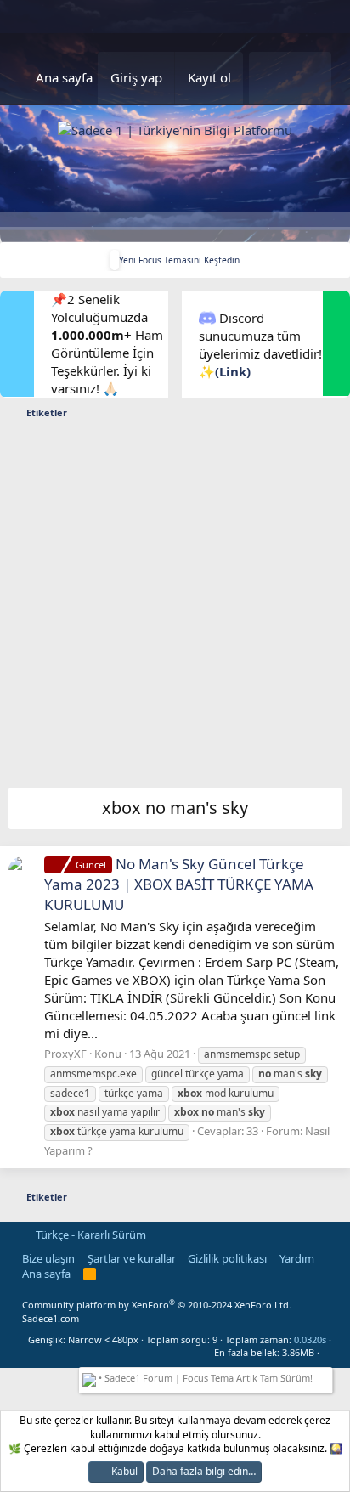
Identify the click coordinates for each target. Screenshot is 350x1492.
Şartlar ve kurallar (132, 1258)
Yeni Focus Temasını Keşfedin (179, 260)
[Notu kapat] (325, 1376)
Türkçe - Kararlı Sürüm (89, 1234)
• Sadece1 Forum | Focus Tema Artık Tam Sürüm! (204, 1377)
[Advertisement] (175, 608)
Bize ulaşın (48, 1258)
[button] (326, 1352)
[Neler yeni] (269, 78)
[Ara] (310, 78)
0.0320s (310, 1339)
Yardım (296, 1258)
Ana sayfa (64, 77)
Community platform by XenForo (156, 1304)
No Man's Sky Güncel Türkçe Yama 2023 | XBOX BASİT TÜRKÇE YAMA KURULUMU (178, 884)
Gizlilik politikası (227, 1258)
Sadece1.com (50, 1318)
